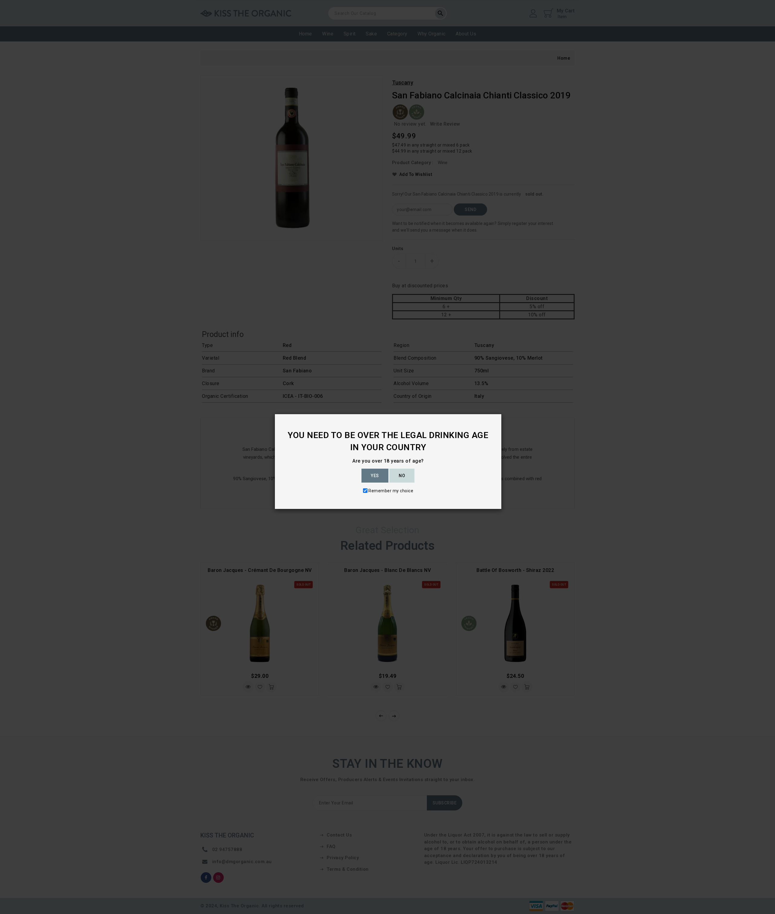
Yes (375, 475)
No (402, 475)
